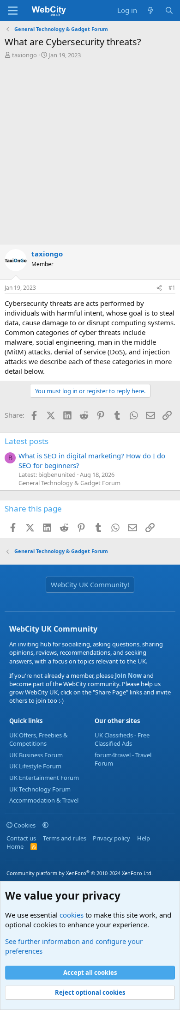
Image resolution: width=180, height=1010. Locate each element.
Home (15, 846)
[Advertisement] (90, 154)
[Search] (169, 10)
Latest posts (26, 441)
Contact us (21, 838)
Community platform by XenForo (79, 873)
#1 (171, 288)
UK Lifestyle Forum (35, 766)
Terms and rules (64, 838)
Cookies (24, 825)
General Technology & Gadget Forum (69, 483)
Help (143, 838)
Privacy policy (111, 838)
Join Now (128, 675)
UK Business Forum (36, 755)
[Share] (159, 288)
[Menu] (13, 10)
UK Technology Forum (40, 789)
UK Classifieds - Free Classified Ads (122, 739)
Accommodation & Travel (43, 800)
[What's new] (151, 10)
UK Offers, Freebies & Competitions (38, 739)
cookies (72, 914)
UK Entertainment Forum (44, 777)
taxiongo (24, 55)
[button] (45, 825)
